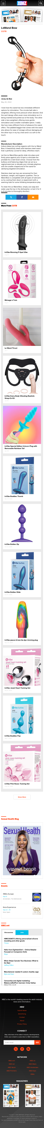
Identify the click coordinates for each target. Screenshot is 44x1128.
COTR (4, 31)
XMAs (32, 1074)
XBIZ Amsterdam (32, 1067)
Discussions (8, 932)
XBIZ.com (11, 1060)
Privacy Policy (22, 1024)
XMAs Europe (8, 894)
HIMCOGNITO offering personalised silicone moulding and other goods (21, 940)
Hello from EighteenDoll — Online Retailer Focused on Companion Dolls (20, 951)
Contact (22, 1017)
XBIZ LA (32, 1060)
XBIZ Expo (32, 1071)
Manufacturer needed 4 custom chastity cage (21, 972)
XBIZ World (11, 1067)
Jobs (22, 932)
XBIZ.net (5, 925)
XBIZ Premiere (12, 1071)
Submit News (22, 1010)
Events (4, 886)
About (22, 1020)
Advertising (22, 1014)
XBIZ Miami (32, 1064)
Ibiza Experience (9, 907)
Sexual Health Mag (10, 819)
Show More (22, 797)
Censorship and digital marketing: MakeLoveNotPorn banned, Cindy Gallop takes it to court (20, 983)
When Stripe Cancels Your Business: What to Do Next (21, 962)
